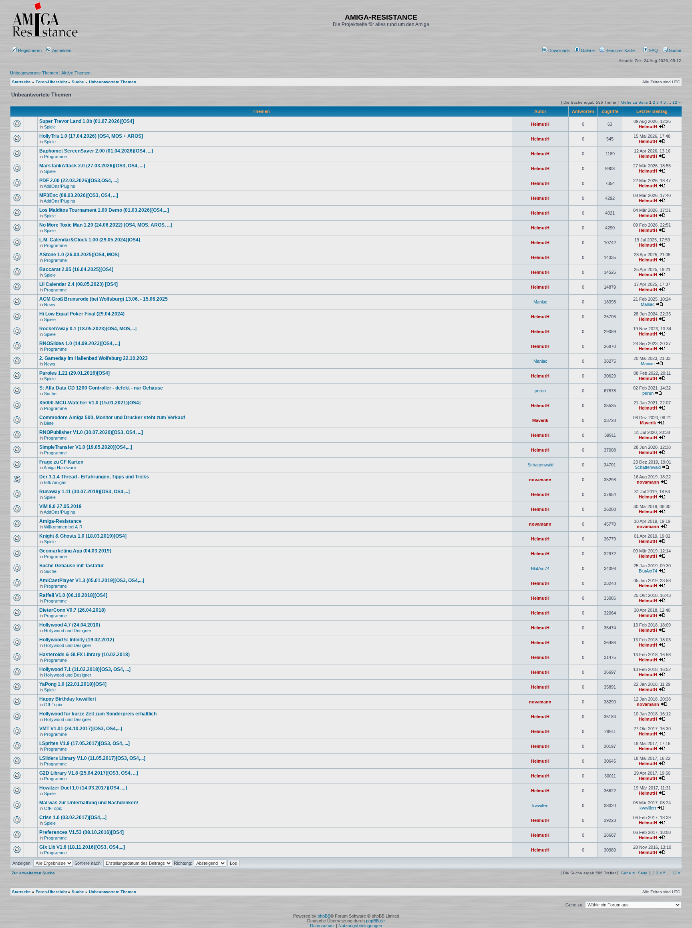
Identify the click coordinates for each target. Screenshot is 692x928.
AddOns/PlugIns (59, 186)
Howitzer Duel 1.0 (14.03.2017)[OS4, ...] (83, 788)
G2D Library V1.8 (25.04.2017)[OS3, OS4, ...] (88, 773)
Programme (55, 156)
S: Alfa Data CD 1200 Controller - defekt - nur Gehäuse (101, 388)
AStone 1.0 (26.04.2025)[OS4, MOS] (79, 254)
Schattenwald (540, 464)
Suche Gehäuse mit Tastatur (71, 565)
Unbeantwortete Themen (34, 72)
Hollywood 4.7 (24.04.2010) (69, 625)
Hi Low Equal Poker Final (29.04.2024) (82, 314)
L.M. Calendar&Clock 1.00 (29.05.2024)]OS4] (89, 240)
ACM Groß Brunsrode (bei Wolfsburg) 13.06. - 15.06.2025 (103, 299)
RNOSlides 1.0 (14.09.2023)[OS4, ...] (79, 343)
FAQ (653, 50)
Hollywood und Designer (67, 630)
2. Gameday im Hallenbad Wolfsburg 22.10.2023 (93, 358)
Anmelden (61, 50)
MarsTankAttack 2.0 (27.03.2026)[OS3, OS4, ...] (92, 166)
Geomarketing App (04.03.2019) (75, 551)
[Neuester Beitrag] (662, 126)
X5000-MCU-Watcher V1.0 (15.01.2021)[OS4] (90, 403)
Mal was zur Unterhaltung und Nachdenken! (88, 802)
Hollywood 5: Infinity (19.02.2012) (76, 640)
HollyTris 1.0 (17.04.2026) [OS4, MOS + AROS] (91, 136)
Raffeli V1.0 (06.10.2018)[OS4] (73, 595)
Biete (49, 423)
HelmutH (540, 124)
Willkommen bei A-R (63, 526)
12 (674, 102)
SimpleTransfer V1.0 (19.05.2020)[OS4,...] (85, 447)
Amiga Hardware (60, 467)
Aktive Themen (76, 72)
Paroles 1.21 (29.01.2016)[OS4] (74, 373)
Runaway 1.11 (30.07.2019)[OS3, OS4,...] (84, 491)
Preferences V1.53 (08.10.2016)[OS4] (81, 832)
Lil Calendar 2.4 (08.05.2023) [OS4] (78, 284)
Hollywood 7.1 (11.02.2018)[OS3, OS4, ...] (85, 669)
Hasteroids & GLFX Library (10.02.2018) (84, 654)
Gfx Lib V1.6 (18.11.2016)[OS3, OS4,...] (82, 847)
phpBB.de (375, 920)
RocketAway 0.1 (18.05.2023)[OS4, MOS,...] (88, 328)
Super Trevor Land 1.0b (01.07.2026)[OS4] (86, 121)
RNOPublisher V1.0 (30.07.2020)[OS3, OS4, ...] (91, 432)
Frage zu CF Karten (61, 462)
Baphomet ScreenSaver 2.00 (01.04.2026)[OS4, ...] (96, 151)
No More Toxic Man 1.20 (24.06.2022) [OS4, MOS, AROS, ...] (105, 225)
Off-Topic (53, 704)
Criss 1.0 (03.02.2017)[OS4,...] (73, 817)
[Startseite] (45, 37)
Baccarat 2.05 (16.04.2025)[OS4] (76, 269)
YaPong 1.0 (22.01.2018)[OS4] (73, 684)
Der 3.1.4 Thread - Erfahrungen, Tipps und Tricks (94, 477)
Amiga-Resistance (60, 521)
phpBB (324, 916)
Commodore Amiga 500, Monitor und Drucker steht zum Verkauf (112, 417)
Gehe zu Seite (634, 102)
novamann (540, 479)
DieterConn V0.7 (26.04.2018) (72, 610)
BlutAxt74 (540, 568)
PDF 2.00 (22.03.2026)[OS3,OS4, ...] (79, 180)
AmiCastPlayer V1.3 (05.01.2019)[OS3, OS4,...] (91, 580)
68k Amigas (55, 482)
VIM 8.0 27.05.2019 (60, 506)
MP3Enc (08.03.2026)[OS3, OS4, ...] (78, 195)
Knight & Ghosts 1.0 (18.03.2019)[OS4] (83, 536)
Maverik (540, 420)
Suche (674, 50)
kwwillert (540, 805)
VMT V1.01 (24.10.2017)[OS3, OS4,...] (80, 728)
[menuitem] (556, 50)
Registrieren (29, 50)
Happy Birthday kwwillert (67, 699)
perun (540, 390)
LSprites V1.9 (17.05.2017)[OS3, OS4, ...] (84, 743)
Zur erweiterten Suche (33, 873)
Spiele (50, 127)
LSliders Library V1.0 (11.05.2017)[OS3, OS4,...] (92, 758)
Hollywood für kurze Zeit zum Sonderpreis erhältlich (98, 714)
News (49, 304)
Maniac (540, 301)
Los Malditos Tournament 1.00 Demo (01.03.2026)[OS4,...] (104, 210)
